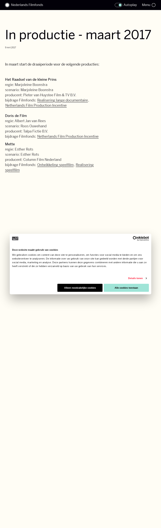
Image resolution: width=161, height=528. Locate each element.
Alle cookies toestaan (126, 287)
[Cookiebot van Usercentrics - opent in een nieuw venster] (135, 238)
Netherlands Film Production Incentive (36, 105)
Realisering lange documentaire (62, 100)
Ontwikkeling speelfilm (55, 165)
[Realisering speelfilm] (20, 169)
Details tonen (135, 278)
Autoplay (130, 5)
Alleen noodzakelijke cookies (80, 287)
